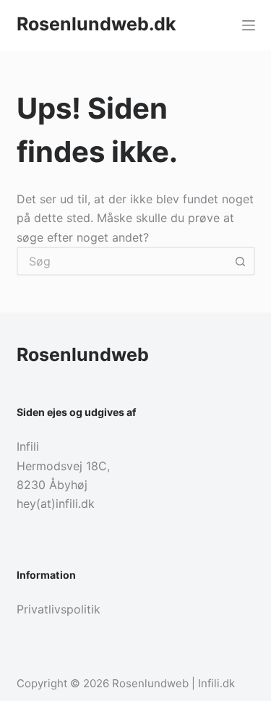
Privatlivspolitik (58, 609)
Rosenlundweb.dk (96, 24)
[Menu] (248, 25)
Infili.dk (216, 683)
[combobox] (123, 261)
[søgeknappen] (241, 261)
